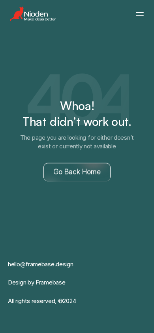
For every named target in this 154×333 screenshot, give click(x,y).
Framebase (50, 282)
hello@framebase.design (40, 264)
